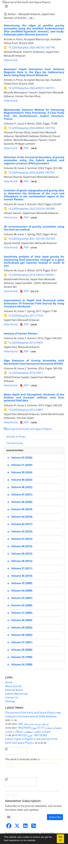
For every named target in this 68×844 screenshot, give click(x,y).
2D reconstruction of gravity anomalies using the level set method (34, 228)
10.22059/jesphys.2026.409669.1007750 (31, 128)
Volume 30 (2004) (21, 620)
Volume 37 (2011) (21, 568)
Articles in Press (15, 436)
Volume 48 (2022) (21, 487)
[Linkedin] (25, 826)
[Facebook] (9, 826)
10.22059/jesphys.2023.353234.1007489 (31, 208)
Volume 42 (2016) (21, 531)
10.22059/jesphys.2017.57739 (25, 315)
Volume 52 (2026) (21, 457)
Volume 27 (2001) (21, 642)
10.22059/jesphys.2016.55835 (25, 342)
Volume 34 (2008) (21, 590)
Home (8, 682)
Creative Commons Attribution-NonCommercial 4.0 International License (34, 763)
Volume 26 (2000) (21, 650)
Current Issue (14, 443)
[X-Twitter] (17, 826)
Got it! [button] (60, 838)
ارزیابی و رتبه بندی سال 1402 (32, 724)
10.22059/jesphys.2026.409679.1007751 (31, 88)
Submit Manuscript (16, 693)
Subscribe (55, 817)
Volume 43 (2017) (21, 524)
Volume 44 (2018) (21, 517)
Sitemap (10, 701)
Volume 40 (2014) (21, 546)
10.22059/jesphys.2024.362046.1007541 (31, 172)
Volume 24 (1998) (21, 664)
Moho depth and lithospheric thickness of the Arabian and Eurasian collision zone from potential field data (34, 397)
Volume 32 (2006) (21, 605)
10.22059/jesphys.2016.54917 (25, 373)
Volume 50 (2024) (21, 472)
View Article (11, 60)
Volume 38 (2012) (21, 561)
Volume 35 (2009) (21, 583)
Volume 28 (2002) (21, 635)
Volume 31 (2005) (21, 613)
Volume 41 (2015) (21, 539)
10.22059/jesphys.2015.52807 (25, 409)
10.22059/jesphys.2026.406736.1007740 (31, 47)
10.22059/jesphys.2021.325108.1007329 (31, 238)
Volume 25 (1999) (21, 657)
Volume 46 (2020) (21, 502)
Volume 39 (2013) (21, 553)
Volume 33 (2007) (21, 598)
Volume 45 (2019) (21, 509)
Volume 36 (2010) (21, 576)
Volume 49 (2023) (21, 480)
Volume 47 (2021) (21, 494)
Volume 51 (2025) (21, 465)
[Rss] (33, 826)
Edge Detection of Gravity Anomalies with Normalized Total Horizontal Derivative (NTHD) (34, 362)
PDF (30, 148)
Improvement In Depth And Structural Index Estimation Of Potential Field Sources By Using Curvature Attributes (34, 303)
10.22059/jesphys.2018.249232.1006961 (31, 275)
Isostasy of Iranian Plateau (21, 333)
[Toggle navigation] (33, 6)
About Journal (13, 686)
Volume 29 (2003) (21, 627)
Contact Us (11, 697)
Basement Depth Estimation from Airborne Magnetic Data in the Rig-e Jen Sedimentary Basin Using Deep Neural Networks (34, 72)
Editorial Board (14, 690)
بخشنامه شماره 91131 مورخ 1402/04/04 (39, 727)
